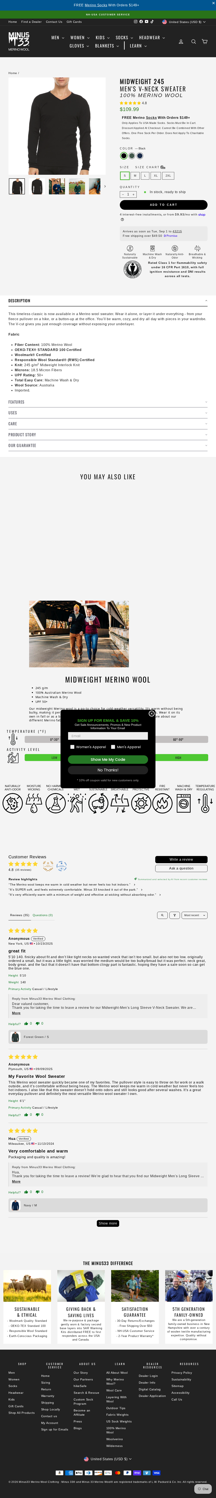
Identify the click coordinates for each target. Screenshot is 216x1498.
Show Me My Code (108, 759)
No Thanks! (108, 770)
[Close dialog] (152, 713)
